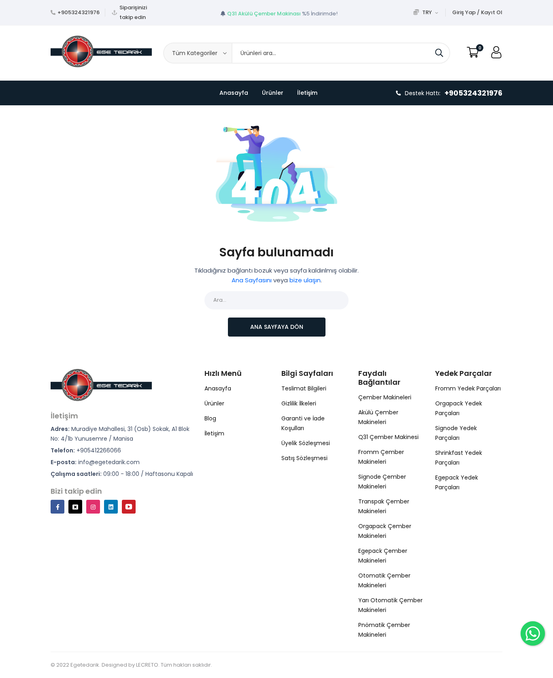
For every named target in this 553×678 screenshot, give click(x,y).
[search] (439, 53)
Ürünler (272, 93)
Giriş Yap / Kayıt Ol (477, 12)
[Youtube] (129, 507)
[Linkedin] (111, 507)
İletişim (307, 93)
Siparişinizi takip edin (133, 12)
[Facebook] (57, 507)
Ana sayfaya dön (276, 327)
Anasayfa (233, 93)
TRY (427, 12)
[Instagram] (93, 507)
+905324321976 (78, 12)
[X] (75, 507)
